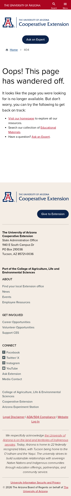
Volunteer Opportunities (18, 327)
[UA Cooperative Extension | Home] (35, 22)
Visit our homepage (21, 118)
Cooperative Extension (17, 402)
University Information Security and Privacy (36, 482)
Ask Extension (11, 374)
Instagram (13, 363)
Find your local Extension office (23, 286)
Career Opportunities (16, 322)
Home (14, 50)
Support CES (10, 333)
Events (6, 297)
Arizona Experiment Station (20, 407)
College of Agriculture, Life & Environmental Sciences (31, 394)
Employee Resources (16, 302)
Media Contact (12, 379)
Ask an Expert (35, 39)
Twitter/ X (12, 358)
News (6, 292)
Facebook (13, 352)
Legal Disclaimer (14, 417)
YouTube (12, 368)
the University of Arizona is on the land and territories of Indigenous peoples (35, 440)
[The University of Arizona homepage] (22, 5)
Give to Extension (53, 214)
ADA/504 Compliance (41, 417)
